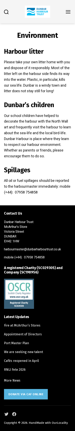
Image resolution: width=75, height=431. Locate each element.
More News (12, 380)
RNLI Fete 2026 (15, 370)
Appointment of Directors (23, 334)
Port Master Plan (16, 343)
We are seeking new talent (23, 352)
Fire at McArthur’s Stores (22, 325)
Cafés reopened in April (21, 361)
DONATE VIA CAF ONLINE (26, 394)
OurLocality (60, 423)
